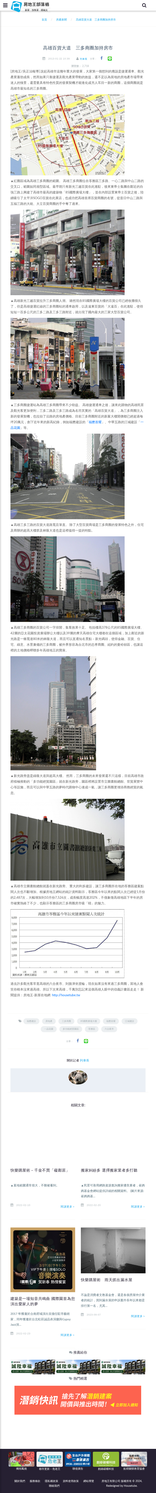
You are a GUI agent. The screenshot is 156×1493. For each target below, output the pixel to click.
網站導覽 (88, 1481)
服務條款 (35, 1481)
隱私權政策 (51, 1481)
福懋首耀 (95, 422)
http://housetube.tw (66, 995)
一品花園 (48, 1029)
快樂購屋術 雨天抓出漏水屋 (106, 1280)
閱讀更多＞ (68, 1206)
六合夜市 (109, 1029)
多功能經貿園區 (71, 1029)
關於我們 (19, 1481)
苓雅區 (91, 1029)
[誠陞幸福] (32, 1366)
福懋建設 (31, 1021)
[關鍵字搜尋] (144, 5)
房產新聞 (61, 19)
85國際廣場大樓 (88, 1021)
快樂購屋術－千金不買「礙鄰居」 (40, 1170)
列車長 (83, 59)
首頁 (43, 19)
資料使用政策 (71, 1481)
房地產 (48, 1021)
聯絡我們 (54, 1486)
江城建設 (129, 1021)
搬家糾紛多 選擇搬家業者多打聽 (109, 1170)
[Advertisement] (78, 1443)
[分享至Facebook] (101, 58)
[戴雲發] (77, 1400)
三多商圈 (66, 1021)
